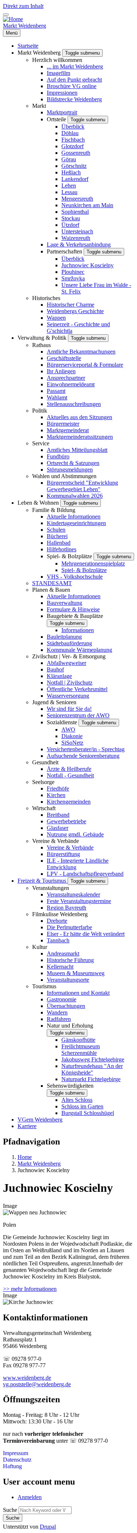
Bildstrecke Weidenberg (74, 99)
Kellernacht (60, 966)
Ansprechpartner (66, 378)
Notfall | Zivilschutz (69, 682)
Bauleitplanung (64, 637)
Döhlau (70, 133)
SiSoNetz (72, 743)
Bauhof (55, 669)
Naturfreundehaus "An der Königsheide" (92, 1069)
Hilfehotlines (61, 549)
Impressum (15, 1453)
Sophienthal (75, 212)
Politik (39, 410)
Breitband (58, 815)
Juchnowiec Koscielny (87, 265)
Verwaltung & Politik (43, 338)
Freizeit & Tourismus (43, 881)
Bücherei (57, 536)
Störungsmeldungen (70, 469)
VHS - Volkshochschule (75, 577)
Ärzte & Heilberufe (69, 769)
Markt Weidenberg (24, 26)
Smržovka (73, 278)
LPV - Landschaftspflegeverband (85, 874)
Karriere (27, 1126)
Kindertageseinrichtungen (76, 523)
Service (40, 443)
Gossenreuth (75, 153)
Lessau (69, 192)
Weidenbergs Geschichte (75, 311)
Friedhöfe (58, 788)
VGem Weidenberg (40, 1119)
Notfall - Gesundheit (70, 775)
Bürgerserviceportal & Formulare (85, 365)
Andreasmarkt (63, 953)
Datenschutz (17, 1460)
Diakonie (72, 736)
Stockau (70, 218)
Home (25, 1157)
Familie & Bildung (53, 510)
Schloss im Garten (82, 1106)
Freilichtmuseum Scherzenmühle (80, 1049)
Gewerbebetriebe (66, 821)
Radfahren (59, 1019)
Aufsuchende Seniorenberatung (83, 756)
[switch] (6, 14)
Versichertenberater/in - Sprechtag (86, 749)
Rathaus (41, 345)
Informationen (77, 630)
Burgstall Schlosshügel (87, 1113)
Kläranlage (59, 676)
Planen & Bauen (51, 590)
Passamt (56, 391)
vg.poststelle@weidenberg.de (37, 1384)
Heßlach (71, 172)
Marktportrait (62, 112)
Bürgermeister (63, 424)
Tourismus (44, 986)
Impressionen (62, 93)
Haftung (12, 1466)
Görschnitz (74, 166)
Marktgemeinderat (68, 430)
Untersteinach (77, 231)
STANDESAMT (52, 583)
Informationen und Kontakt (78, 993)
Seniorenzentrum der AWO (78, 715)
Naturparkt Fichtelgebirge (91, 1079)
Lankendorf (74, 179)
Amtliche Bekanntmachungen (81, 351)
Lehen (68, 185)
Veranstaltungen (50, 888)
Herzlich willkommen (57, 60)
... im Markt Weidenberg (75, 66)
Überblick (72, 126)
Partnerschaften (65, 251)
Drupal (48, 1527)
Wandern (57, 1012)
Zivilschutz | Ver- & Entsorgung (69, 656)
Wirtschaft (44, 808)
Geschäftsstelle (64, 358)
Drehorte (57, 921)
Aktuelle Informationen (73, 516)
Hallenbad (59, 543)
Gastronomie (61, 999)
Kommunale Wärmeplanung (79, 650)
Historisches (46, 298)
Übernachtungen (66, 1006)
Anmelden (30, 1497)
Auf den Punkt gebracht (74, 79)
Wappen (56, 318)
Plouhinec (72, 272)
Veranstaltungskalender (73, 894)
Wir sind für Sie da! (69, 709)
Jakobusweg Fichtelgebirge (92, 1059)
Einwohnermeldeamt (71, 384)
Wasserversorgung (68, 696)
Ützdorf (70, 225)
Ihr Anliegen (61, 371)
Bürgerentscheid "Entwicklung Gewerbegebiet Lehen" (82, 486)
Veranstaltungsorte (68, 980)
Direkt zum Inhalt (23, 6)
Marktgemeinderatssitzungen (80, 437)
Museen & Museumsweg (75, 973)
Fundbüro (58, 456)
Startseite (28, 46)
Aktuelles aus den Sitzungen (79, 417)
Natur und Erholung (70, 1025)
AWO (68, 729)
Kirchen (56, 795)
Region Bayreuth (66, 908)
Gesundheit (45, 762)
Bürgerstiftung (63, 854)
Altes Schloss (76, 1100)
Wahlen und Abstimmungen (64, 476)
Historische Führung (70, 960)
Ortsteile (57, 119)
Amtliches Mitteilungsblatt (77, 450)
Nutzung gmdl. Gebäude (75, 834)
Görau (68, 159)
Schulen (56, 530)
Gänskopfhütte (78, 1040)
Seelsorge (43, 782)
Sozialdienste (63, 722)
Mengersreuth (77, 199)
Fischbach (73, 140)
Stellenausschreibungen (74, 404)
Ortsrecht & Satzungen (73, 463)
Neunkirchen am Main (87, 205)
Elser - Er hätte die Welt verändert (86, 934)
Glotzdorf (72, 146)
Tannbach (58, 940)
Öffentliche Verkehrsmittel (77, 689)
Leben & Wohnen (39, 503)
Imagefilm (58, 73)
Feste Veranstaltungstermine (79, 901)
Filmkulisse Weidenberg (60, 914)
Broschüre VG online (71, 86)
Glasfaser (57, 828)
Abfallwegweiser (66, 663)
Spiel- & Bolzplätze (70, 556)
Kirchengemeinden (69, 802)
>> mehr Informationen (30, 1289)
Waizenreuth (75, 238)
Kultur (39, 947)
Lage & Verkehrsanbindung (79, 244)
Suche (10, 1510)
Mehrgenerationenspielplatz (93, 563)
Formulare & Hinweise (73, 609)
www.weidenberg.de (27, 1378)
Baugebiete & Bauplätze (75, 616)
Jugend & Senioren (54, 702)
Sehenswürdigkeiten (70, 1086)
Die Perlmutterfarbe (69, 927)
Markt (39, 106)
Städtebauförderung (69, 643)
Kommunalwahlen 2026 (75, 496)
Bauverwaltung (64, 603)
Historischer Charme (70, 305)
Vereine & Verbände (55, 841)
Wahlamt (57, 397)
